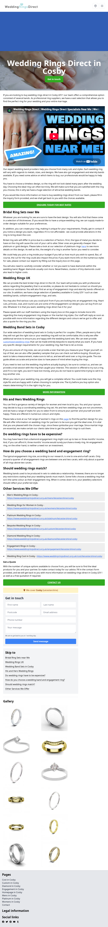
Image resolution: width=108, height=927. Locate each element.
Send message (40, 641)
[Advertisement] (54, 31)
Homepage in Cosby (12, 892)
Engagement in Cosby (13, 889)
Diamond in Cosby (11, 886)
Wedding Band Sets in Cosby (19, 666)
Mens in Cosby (9, 895)
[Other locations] (95, 6)
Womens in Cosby (11, 901)
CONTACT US (54, 582)
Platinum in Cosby (11, 898)
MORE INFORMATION (54, 392)
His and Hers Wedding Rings (19, 671)
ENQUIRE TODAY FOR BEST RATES (54, 204)
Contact (6, 904)
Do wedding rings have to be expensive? (25, 675)
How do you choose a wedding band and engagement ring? (35, 679)
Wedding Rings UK (14, 662)
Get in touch (54, 79)
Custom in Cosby (10, 882)
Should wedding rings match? (20, 684)
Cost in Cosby (9, 879)
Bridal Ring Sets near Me (17, 657)
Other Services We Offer (17, 688)
